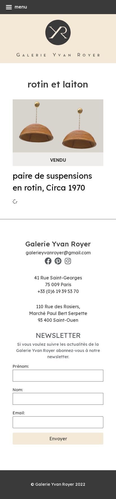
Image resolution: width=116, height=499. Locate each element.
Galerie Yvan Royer (58, 244)
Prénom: (21, 366)
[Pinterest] (58, 261)
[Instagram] (68, 261)
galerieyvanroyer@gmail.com (58, 252)
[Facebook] (48, 261)
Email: (19, 412)
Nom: (18, 389)
